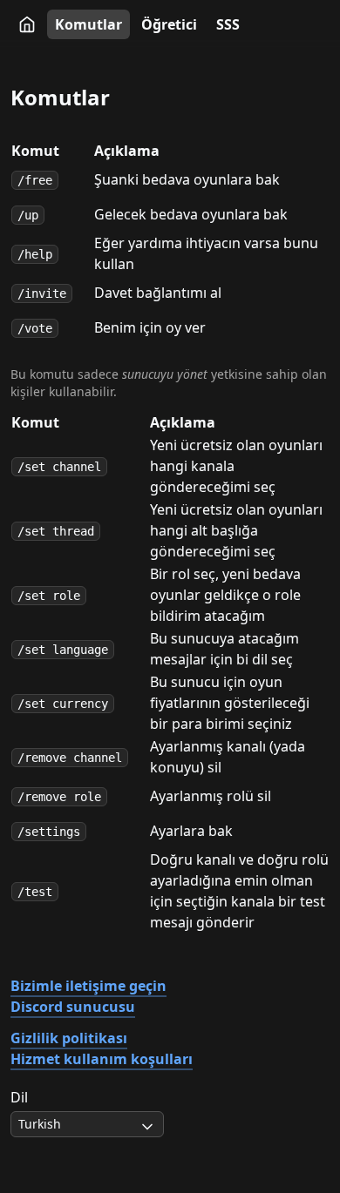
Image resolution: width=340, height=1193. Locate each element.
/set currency (62, 704)
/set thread (55, 531)
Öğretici (169, 24)
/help (34, 254)
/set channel (59, 467)
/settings (48, 832)
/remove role (59, 797)
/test (34, 892)
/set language (62, 650)
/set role (48, 596)
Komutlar (88, 24)
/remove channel (69, 758)
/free (34, 180)
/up (27, 215)
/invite (41, 293)
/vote (34, 328)
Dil (19, 1097)
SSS (228, 24)
